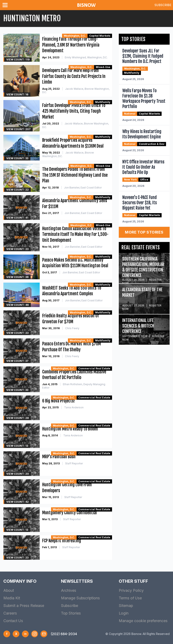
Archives (68, 590)
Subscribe (162, 5)
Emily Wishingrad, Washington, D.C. (86, 57)
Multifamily (102, 102)
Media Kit (11, 598)
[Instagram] (34, 634)
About (8, 590)
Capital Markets (99, 35)
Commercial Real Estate (94, 368)
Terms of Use (130, 598)
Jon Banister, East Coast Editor (83, 187)
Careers (10, 613)
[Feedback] (44, 634)
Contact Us (13, 621)
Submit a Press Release (23, 605)
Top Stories (71, 613)
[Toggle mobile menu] (6, 5)
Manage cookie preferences (143, 621)
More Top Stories (144, 232)
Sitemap (126, 605)
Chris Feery (72, 328)
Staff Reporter (74, 463)
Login (123, 613)
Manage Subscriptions (80, 598)
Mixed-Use (103, 67)
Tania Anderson (74, 407)
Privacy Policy (131, 590)
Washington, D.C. (75, 35)
